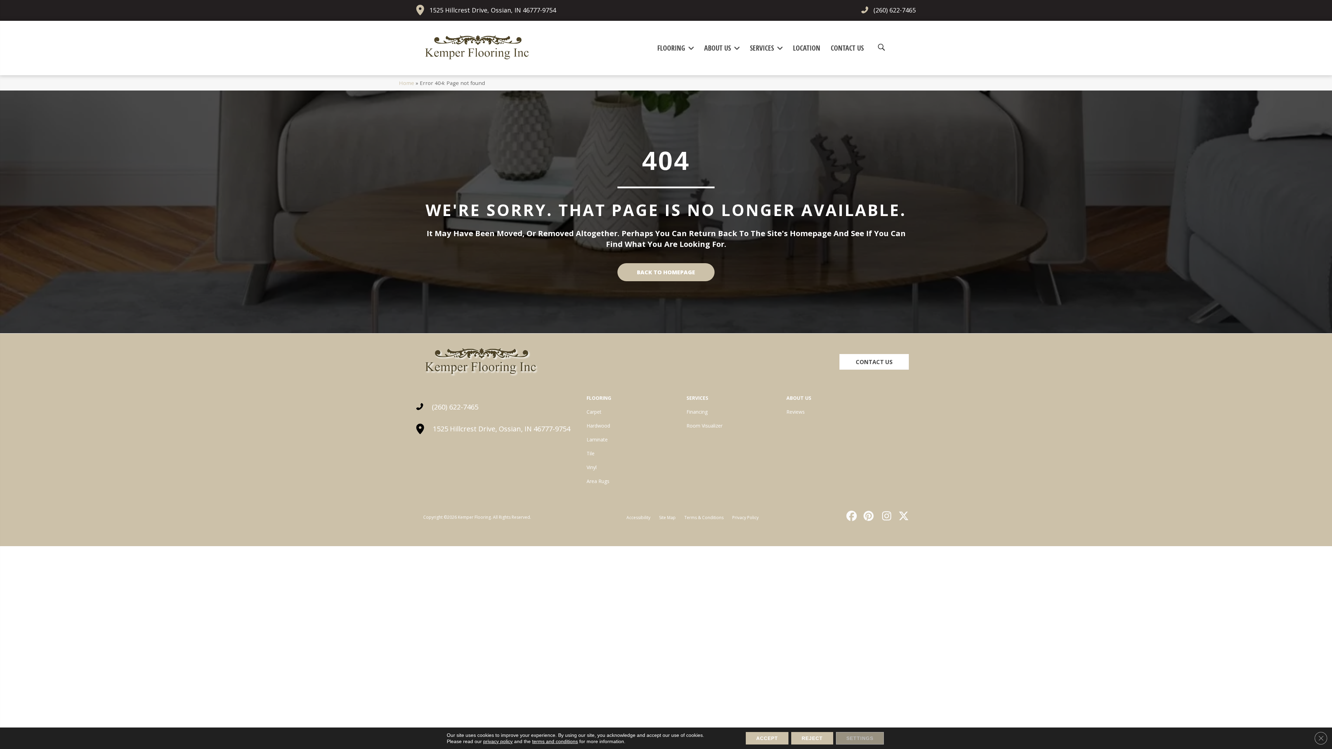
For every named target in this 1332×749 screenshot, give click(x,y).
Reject (812, 738)
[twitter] (902, 516)
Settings (859, 738)
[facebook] (850, 516)
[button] (874, 362)
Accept (767, 738)
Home (406, 82)
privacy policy (498, 741)
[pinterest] (868, 516)
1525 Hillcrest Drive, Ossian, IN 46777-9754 (492, 10)
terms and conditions (555, 741)
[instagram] (885, 516)
